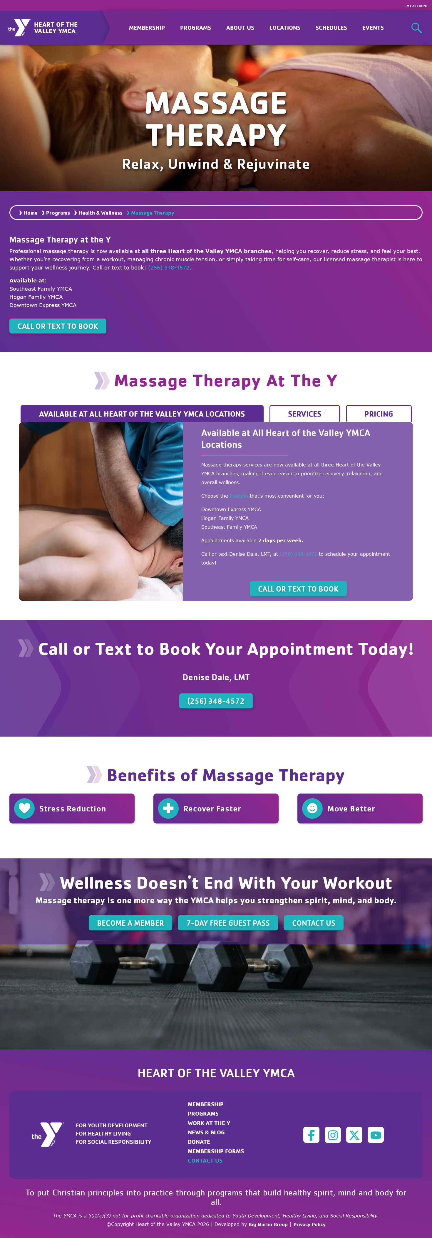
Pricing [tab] (378, 413)
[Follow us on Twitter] (354, 1134)
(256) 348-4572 (168, 267)
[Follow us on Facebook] (311, 1134)
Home (31, 212)
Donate (199, 1141)
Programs (58, 212)
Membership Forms (216, 1151)
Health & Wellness (101, 212)
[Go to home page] (51, 1134)
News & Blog (206, 1132)
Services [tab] (305, 413)
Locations (284, 27)
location (239, 495)
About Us (240, 27)
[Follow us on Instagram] (333, 1134)
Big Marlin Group (268, 1224)
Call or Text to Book (58, 326)
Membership (147, 27)
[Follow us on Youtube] (376, 1134)
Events (373, 27)
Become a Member (130, 922)
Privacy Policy (310, 1224)
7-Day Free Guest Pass (228, 922)
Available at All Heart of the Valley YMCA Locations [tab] (142, 413)
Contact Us (313, 922)
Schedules (331, 27)
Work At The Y (209, 1122)
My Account (417, 6)
